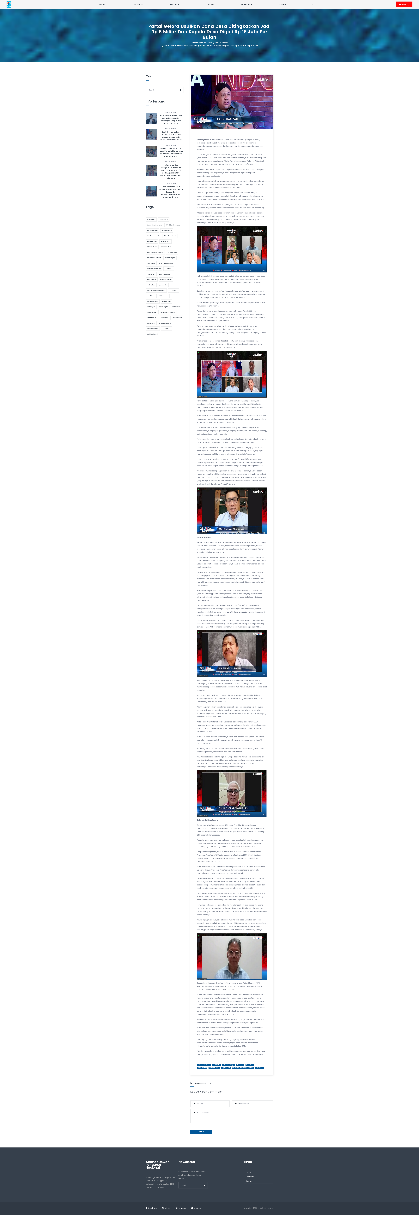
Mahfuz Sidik (166, 301)
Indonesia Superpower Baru (156, 290)
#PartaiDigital (165, 241)
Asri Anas (240, 1065)
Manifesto (250, 1176)
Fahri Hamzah (202, 1068)
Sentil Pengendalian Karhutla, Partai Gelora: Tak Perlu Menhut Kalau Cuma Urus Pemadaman (171, 136)
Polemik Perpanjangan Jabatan (242, 1068)
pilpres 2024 (151, 323)
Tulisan (173, 4)
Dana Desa (250, 1065)
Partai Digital (163, 307)
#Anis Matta (163, 219)
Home (102, 4)
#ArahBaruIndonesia (173, 225)
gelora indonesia (166, 279)
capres (169, 269)
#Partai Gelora (152, 247)
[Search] (180, 90)
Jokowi (173, 290)
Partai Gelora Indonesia (201, 43)
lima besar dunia (152, 301)
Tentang (136, 4)
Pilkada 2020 (177, 318)
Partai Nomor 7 (152, 318)
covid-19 (151, 274)
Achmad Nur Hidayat (154, 258)
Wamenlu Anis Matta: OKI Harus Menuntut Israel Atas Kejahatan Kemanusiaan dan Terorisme (171, 152)
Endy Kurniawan (164, 274)
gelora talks (163, 285)
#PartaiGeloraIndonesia (155, 252)
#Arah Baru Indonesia (154, 225)
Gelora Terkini (221, 43)
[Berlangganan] (204, 1185)
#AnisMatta (151, 219)
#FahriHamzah (167, 230)
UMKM (166, 329)
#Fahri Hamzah (152, 230)
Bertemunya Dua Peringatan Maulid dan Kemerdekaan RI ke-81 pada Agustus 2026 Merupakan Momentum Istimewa (170, 171)
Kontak (282, 4)
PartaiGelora (176, 307)
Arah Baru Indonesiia (154, 269)
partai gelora (151, 312)
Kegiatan (245, 4)
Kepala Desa (226, 1068)
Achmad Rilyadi (170, 258)
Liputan (249, 1181)
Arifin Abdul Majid (228, 1065)
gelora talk (151, 285)
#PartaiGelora (166, 247)
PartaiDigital (151, 307)
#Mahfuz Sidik (152, 241)
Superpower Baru (152, 329)
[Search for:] (165, 90)
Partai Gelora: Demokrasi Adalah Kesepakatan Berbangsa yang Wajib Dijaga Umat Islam (171, 119)
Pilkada (210, 4)
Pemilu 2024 (165, 318)
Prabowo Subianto (165, 323)
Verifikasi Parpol (152, 334)
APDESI (216, 1065)
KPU (151, 296)
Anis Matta (151, 263)
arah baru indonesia (166, 263)
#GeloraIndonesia (153, 236)
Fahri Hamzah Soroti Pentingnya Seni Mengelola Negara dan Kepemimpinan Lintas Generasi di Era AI (171, 191)
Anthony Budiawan (204, 1065)
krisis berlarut (163, 296)
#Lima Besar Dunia (170, 236)
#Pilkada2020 (172, 252)
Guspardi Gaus (214, 1068)
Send (201, 1131)
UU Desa (259, 1068)
